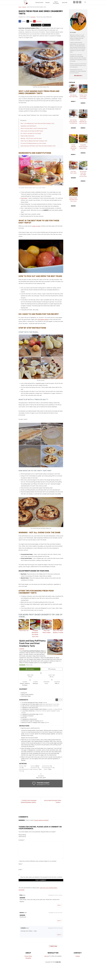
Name (21, 864)
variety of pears (36, 226)
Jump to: (24, 120)
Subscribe (64, 2)
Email (20, 869)
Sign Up (46, 956)
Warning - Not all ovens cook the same (31, 138)
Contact (78, 956)
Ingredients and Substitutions (28, 126)
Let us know (40, 784)
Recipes (48, 2)
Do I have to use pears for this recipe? (31, 133)
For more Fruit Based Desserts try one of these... (34, 143)
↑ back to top (53, 946)
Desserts (24, 6)
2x (59, 699)
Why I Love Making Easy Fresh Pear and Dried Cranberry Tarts (37, 123)
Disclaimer (28, 958)
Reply (59, 905)
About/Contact (39, 2)
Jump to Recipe (37, 25)
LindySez (21, 648)
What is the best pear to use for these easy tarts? (34, 128)
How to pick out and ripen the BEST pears (32, 131)
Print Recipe (47, 25)
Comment (22, 840)
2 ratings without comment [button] (41, 820)
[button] (19, 665)
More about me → (78, 75)
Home (20, 6)
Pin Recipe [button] (53, 669)
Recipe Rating (22, 834)
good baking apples (42, 319)
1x (56, 699)
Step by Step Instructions (27, 136)
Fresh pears (24, 198)
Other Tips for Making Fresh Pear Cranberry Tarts (34, 141)
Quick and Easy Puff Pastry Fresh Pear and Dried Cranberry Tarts (38, 146)
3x (61, 699)
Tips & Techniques (56, 2)
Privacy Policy (28, 956)
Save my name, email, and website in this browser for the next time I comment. (41, 877)
